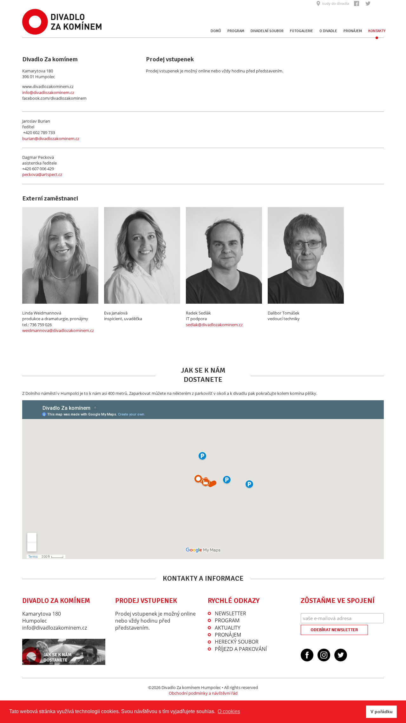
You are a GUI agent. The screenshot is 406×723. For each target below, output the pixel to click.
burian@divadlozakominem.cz (50, 138)
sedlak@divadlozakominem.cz (214, 325)
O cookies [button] (229, 711)
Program (235, 31)
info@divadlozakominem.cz (48, 92)
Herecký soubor (237, 641)
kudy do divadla (335, 3)
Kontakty (376, 31)
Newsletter (230, 613)
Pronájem (353, 31)
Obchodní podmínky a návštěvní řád (203, 693)
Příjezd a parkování (241, 648)
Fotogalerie (301, 31)
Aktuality (227, 627)
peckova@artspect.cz (42, 174)
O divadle (328, 31)
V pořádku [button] (381, 711)
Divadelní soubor (267, 31)
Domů (216, 31)
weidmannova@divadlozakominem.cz (58, 330)
